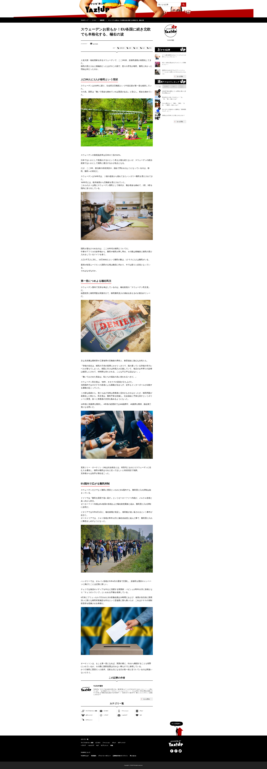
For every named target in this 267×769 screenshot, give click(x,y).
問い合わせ (133, 755)
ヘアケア (106, 715)
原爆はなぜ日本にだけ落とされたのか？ (173, 115)
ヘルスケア (124, 715)
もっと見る (146, 699)
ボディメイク (89, 715)
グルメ (141, 710)
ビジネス (106, 710)
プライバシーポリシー (104, 755)
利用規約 (93, 755)
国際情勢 (122, 48)
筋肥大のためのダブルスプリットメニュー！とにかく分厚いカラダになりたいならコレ (174, 72)
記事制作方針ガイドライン (120, 755)
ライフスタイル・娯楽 (91, 710)
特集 (111, 745)
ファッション (125, 710)
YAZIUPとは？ (85, 755)
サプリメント (89, 719)
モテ (141, 715)
